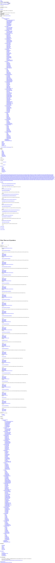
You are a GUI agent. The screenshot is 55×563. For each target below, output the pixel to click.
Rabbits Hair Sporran (8, 442)
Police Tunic (6, 493)
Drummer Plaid (9, 52)
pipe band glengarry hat (43, 179)
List (2, 243)
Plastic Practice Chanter (8, 434)
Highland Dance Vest (9, 101)
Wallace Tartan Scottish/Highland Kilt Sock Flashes (8, 185)
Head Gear (6, 61)
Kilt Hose (6, 472)
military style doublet (3, 178)
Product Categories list (6, 18)
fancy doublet (30, 177)
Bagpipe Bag (8, 34)
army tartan (33, 174)
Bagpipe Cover (9, 35)
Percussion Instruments (6, 533)
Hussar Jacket (8, 97)
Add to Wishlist (4, 254)
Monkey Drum (9, 130)
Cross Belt (8, 55)
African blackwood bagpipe (23, 175)
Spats (7, 69)
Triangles (8, 128)
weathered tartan (2, 174)
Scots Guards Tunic (9, 92)
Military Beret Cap (9, 67)
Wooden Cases (4, 156)
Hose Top (8, 71)
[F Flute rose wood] (4, 354)
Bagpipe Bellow (9, 37)
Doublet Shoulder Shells (10, 103)
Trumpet (3, 153)
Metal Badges (7, 139)
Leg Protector (7, 477)
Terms (3, 168)
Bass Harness (8, 108)
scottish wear (36, 175)
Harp (7, 132)
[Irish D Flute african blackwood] (6, 321)
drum (12, 177)
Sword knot (8, 121)
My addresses (3, 554)
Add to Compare (4, 255)
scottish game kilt (11, 178)
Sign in (1, 0)
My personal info (4, 555)
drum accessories (5, 177)
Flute (2, 150)
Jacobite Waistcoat (9, 99)
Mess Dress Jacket (7, 498)
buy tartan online (24, 174)
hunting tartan (6, 174)
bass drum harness (41, 178)
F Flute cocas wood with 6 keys (5, 389)
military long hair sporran (21, 179)
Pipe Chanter (6, 26)
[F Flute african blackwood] (5, 378)
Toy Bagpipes (8, 23)
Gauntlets (8, 85)
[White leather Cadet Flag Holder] (6, 220)
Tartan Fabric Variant (8, 43)
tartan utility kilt (19, 178)
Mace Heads (8, 84)
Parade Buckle (8, 77)
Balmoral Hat (8, 63)
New (4, 164)
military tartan (37, 174)
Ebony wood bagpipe (17, 175)
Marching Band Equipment (8, 74)
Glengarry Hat (7, 466)
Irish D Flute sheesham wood (5, 348)
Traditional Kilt (9, 50)
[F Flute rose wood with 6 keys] (6, 362)
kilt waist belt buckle (46, 178)
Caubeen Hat (8, 64)
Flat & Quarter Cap (7, 469)
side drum (48, 176)
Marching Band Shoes (8, 482)
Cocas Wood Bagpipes (10, 20)
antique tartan (17, 174)
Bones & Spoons (9, 131)
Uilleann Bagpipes (9, 24)
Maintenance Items (9, 38)
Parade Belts (8, 76)
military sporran (26, 179)
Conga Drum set (9, 138)
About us (3, 141)
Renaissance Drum (7, 509)
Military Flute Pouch (7, 480)
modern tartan (10, 174)
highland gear (32, 175)
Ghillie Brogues (9, 73)
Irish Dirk (6, 522)
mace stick (20, 176)
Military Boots (8, 72)
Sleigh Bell (6, 530)
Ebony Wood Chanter (9, 27)
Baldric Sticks (8, 87)
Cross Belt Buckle (9, 57)
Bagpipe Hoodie (9, 104)
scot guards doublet (34, 177)
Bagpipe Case (8, 36)
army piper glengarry (31, 179)
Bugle (7, 113)
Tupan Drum (8, 106)
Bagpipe (6, 19)
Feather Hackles (9, 66)
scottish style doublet (52, 177)
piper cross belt (8, 179)
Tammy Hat (6, 464)
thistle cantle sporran (16, 177)
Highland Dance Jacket (8, 503)
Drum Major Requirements (8, 81)
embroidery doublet (25, 177)
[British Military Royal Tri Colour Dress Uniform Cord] (9, 199)
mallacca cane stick (13, 176)
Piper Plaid (8, 51)
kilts (24, 178)
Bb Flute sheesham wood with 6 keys (6, 299)
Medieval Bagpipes (7, 424)
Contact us (1, 1)
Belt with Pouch (9, 56)
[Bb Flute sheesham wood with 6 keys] (7, 305)
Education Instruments (8, 124)
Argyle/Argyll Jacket (9, 89)
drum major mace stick (25, 176)
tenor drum (50, 176)
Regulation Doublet (9, 95)
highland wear (39, 175)
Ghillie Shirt (6, 501)
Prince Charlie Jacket (9, 90)
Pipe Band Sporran (6, 440)
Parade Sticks (7, 485)
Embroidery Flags (6, 541)
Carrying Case (8, 136)
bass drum (45, 176)
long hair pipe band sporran (14, 179)
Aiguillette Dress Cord (9, 60)
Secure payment (4, 145)
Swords (8, 120)
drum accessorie (10, 177)
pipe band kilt (15, 178)
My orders (3, 552)
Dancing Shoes (7, 474)
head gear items (30, 176)
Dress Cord (8, 59)
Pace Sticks (8, 83)
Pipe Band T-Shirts (7, 506)
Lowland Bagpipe (7, 426)
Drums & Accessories (8, 105)
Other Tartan (8, 47)
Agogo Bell (8, 129)
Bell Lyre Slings (9, 78)
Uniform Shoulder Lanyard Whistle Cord (6, 216)
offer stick (6, 176)
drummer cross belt (3, 179)
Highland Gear (5, 450)
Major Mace (8, 82)
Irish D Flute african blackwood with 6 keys (7, 315)
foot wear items (21, 177)
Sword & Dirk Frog (9, 123)
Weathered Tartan (9, 48)
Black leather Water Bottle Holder (6, 190)
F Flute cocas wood (4, 397)
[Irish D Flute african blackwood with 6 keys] (8, 313)
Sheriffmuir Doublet (9, 96)
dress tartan (13, 174)
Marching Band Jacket (9, 80)
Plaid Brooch (8, 54)
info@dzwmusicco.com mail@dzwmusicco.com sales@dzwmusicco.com (13, 560)
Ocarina (8, 127)
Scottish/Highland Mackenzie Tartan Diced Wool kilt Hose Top (9, 195)
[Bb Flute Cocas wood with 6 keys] (6, 280)
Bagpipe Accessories (7, 33)
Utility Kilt (8, 49)
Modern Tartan (7, 448)
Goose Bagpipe (9, 25)
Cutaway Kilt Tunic (9, 93)
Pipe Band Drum (9, 107)
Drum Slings (8, 75)
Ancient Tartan (7, 445)
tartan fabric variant (2, 175)
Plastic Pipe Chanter (9, 29)
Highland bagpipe (12, 175)
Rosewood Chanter (9, 28)
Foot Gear (6, 68)
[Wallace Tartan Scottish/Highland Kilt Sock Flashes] (9, 183)
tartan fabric (51, 174)
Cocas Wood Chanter (9, 31)
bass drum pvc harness (29, 178)
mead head (17, 176)
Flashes (8, 70)
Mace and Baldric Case (10, 88)
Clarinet (8, 115)
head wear (35, 176)
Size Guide (3, 143)
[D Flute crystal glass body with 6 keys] (7, 256)
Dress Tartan (8, 45)
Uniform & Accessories (7, 490)
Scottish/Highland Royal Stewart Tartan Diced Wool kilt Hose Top (9, 211)
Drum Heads (6, 511)
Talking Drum (8, 135)
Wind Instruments (7, 112)
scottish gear (29, 175)
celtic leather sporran (44, 175)
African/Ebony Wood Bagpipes (9, 421)
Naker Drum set (9, 137)
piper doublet (47, 177)
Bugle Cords (8, 117)
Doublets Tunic (7, 495)
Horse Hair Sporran (9, 41)
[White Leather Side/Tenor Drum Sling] (7, 204)
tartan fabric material (29, 174)
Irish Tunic (8, 91)
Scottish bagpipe (7, 175)
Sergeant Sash (7, 487)
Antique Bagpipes (9, 22)
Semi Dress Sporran (9, 40)
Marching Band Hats (9, 79)
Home (3, 17)
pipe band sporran (49, 175)
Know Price (3, 170)
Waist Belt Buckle (7, 458)
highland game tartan (41, 174)
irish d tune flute (11, 180)
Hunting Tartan (9, 46)
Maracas (6, 527)
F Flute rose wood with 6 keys (5, 364)
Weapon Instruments (7, 119)
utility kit (23, 178)
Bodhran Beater (7, 538)
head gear (33, 176)
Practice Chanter (7, 30)
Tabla (7, 133)
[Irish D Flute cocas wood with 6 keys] (7, 329)
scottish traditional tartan (47, 174)
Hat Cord (8, 62)
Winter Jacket (8, 98)
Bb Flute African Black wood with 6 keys (6, 266)
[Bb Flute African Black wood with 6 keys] (7, 264)
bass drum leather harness (35, 178)
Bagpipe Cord (7, 437)
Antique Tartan (9, 44)
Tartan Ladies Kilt (9, 53)
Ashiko (6, 535)
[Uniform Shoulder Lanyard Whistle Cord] (7, 215)
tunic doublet (7, 178)
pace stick (9, 176)
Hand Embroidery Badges (8, 140)
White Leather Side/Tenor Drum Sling (6, 206)
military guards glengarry (37, 179)
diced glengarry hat (48, 179)
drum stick (42, 176)
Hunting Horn (4, 155)
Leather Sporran (9, 39)
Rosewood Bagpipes (9, 21)
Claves (7, 125)
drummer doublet (43, 177)
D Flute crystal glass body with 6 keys (6, 258)
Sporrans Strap (9, 42)
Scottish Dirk (8, 122)
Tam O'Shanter (9, 65)
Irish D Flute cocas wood (4, 340)
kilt (25, 178)
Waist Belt (6, 456)
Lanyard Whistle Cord (8, 461)
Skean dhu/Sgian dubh (8, 525)
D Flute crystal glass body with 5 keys (6, 250)
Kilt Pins (8, 58)
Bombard (8, 116)
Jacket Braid (8, 100)
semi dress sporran (6, 180)
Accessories (8, 111)
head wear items (39, 176)
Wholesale (3, 144)
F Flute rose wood (4, 356)
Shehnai (8, 114)
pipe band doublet (39, 177)
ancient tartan (20, 174)
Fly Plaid (6, 453)
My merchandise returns (5, 553)
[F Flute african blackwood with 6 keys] (7, 370)
